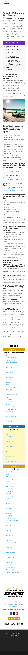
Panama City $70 (9, 491)
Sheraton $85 (9, 513)
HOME (7, 624)
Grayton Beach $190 (10, 446)
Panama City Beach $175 (11, 419)
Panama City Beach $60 (11, 483)
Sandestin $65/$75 (10, 377)
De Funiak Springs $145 (11, 542)
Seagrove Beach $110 (10, 404)
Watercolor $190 (9, 449)
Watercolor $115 (9, 508)
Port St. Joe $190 (9, 562)
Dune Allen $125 (9, 525)
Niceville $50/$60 (9, 367)
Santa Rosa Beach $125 (11, 528)
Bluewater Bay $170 (10, 547)
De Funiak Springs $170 (11, 416)
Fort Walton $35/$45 (10, 360)
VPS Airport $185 (9, 560)
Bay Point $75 (9, 498)
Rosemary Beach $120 (11, 414)
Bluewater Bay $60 (10, 370)
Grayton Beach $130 (10, 518)
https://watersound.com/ (8, 173)
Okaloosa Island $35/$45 (11, 362)
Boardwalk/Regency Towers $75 (13, 496)
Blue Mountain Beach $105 (12, 394)
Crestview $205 (9, 564)
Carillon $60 (8, 481)
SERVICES (20, 624)
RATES (13, 624)
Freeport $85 (9, 382)
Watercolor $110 (9, 399)
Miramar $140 (9, 537)
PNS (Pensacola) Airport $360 (12, 572)
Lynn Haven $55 (9, 476)
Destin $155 (8, 540)
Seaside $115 (9, 506)
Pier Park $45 (9, 471)
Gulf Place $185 (9, 441)
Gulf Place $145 (9, 523)
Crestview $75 (9, 379)
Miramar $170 (9, 434)
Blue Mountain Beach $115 (12, 520)
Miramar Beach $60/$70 (11, 374)
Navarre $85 (8, 384)
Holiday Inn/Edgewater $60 (12, 479)
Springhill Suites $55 (10, 474)
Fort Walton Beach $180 (11, 555)
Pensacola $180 (9, 421)
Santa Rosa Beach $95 (11, 387)
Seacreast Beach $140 (11, 409)
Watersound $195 (10, 456)
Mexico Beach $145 (10, 545)
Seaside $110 (9, 401)
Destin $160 (8, 431)
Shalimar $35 (9, 355)
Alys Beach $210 (9, 458)
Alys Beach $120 (9, 411)
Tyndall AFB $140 (10, 515)
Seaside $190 (9, 451)
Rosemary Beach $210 (11, 461)
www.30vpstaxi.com (14, 606)
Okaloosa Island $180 (10, 552)
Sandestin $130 (9, 535)
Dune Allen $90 (9, 389)
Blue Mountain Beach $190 (12, 444)
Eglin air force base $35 (11, 357)
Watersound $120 (10, 406)
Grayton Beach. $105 (10, 397)
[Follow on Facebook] (11, 613)
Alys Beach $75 (9, 493)
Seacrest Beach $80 (10, 510)
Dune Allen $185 (9, 439)
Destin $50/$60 (9, 372)
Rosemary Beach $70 (10, 488)
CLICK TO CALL (14, 619)
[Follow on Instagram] (17, 613)
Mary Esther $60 (9, 365)
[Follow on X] (14, 613)
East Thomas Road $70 (11, 486)
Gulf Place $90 (9, 392)
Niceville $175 (9, 550)
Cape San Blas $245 (10, 567)
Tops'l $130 (8, 530)
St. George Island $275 (11, 569)
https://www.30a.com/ (8, 181)
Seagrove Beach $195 (10, 454)
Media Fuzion (17, 653)
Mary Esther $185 (10, 557)
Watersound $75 (9, 501)
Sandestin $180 (9, 436)
